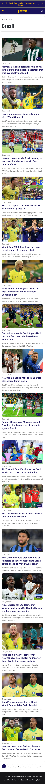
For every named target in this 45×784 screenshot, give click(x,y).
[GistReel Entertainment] (22, 11)
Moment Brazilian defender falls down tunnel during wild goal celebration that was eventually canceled (22, 69)
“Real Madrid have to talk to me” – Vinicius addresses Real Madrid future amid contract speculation (22, 608)
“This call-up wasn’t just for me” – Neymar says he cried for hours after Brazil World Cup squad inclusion (21, 657)
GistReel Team (26, 780)
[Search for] (42, 12)
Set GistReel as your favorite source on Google (20, 4)
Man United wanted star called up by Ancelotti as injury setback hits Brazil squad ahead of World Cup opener (21, 560)
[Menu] (3, 12)
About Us (7, 780)
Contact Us (15, 780)
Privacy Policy (36, 780)
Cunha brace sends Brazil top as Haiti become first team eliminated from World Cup (21, 336)
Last (40, 766)
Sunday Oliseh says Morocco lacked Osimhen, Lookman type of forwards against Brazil (21, 425)
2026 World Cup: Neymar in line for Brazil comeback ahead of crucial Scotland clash (20, 291)
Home (5, 19)
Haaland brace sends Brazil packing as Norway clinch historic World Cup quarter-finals (22, 161)
